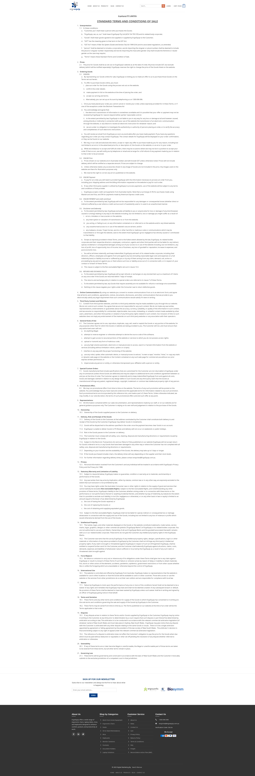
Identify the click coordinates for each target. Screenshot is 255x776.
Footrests (106, 745)
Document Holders (109, 749)
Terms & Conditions (137, 741)
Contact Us (120, 6)
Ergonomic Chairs (109, 724)
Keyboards (106, 738)
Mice (104, 734)
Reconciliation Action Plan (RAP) (141, 752)
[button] (168, 6)
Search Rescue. (137, 767)
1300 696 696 (164, 720)
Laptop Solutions (108, 752)
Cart (131, 731)
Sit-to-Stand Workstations (111, 731)
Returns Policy (135, 738)
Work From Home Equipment (112, 720)
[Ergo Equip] (77, 6)
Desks (105, 727)
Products (104, 6)
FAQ (131, 745)
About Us (96, 6)
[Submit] (163, 6)
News (132, 724)
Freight (132, 749)
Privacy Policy (135, 734)
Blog (112, 6)
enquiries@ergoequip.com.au (169, 723)
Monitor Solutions (109, 741)
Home (90, 6)
